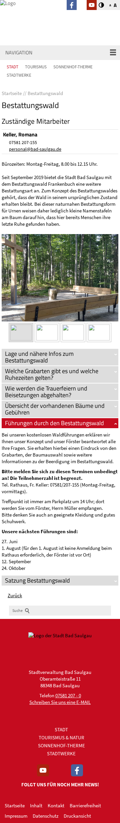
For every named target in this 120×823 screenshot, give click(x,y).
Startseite (15, 805)
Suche (17, 610)
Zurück (15, 595)
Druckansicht (77, 816)
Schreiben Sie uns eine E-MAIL (60, 702)
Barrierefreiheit (85, 805)
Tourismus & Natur (61, 737)
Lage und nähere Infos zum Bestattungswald (39, 357)
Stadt (12, 67)
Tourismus (36, 67)
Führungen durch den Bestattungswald (54, 423)
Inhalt (36, 805)
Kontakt (56, 805)
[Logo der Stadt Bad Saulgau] (33, 14)
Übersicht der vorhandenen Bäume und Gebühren (55, 409)
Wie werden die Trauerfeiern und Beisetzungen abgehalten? (46, 391)
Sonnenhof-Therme (73, 67)
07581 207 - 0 (68, 695)
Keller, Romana (20, 134)
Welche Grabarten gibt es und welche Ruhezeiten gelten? (51, 374)
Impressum (16, 816)
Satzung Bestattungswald (37, 580)
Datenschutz (45, 816)
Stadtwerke (19, 75)
